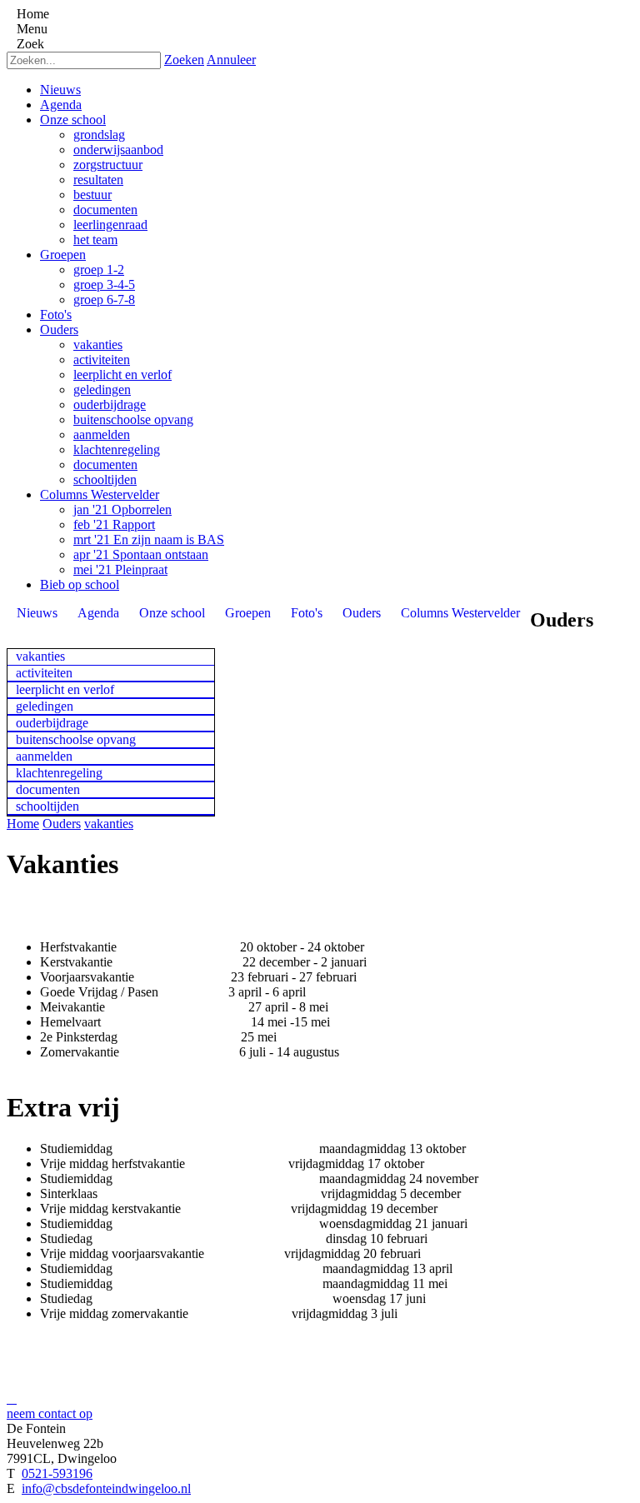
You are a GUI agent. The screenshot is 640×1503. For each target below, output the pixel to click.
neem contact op (49, 1413)
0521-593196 (57, 1473)
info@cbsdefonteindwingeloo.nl (106, 1488)
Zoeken (184, 59)
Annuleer (231, 59)
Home (23, 823)
